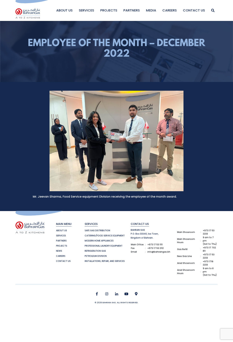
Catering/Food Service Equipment (105, 235)
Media (151, 10)
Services (86, 10)
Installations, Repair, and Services (105, 261)
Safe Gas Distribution (97, 230)
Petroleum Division (96, 256)
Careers (169, 10)
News (59, 250)
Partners (131, 10)
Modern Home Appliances (99, 240)
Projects (108, 10)
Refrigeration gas (95, 250)
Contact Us (194, 10)
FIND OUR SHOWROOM (136, 294)
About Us (64, 10)
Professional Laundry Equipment (104, 245)
